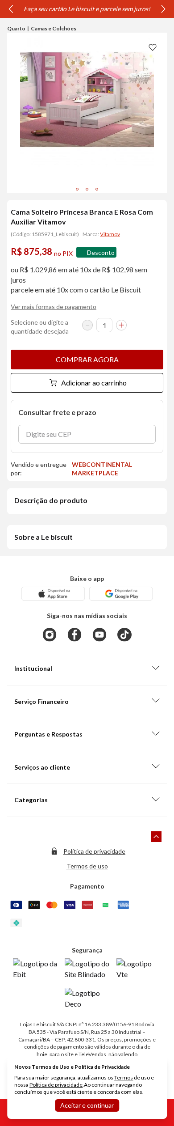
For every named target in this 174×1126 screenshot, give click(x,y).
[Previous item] (10, 9)
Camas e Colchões (53, 28)
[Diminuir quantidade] (87, 325)
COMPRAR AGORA (87, 359)
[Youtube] (99, 634)
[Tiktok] (124, 634)
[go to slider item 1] (87, 189)
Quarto (16, 28)
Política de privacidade (94, 851)
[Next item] (163, 9)
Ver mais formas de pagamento (53, 306)
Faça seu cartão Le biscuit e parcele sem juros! (87, 9)
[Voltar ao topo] (156, 836)
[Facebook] (74, 634)
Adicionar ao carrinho (94, 382)
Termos (123, 1077)
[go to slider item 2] (96, 189)
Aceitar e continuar (87, 1105)
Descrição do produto (50, 500)
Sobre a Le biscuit (43, 537)
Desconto (101, 252)
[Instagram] (49, 634)
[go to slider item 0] (77, 189)
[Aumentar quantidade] (121, 325)
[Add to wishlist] (152, 47)
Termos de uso (87, 866)
